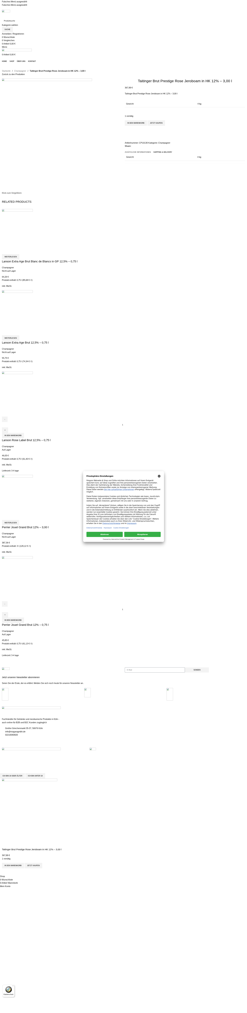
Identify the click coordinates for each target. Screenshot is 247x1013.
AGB (65, 722)
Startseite (6, 71)
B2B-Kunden (130, 722)
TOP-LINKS (130, 709)
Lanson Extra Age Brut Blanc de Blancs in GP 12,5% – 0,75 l (39, 261)
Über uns (67, 735)
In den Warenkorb (135, 123)
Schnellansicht (12, 251)
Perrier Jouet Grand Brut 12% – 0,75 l (25, 624)
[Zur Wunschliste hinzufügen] (128, 129)
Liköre (188, 722)
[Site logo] (6, 14)
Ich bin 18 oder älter (12, 776)
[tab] (138, 152)
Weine (188, 726)
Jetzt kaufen (156, 123)
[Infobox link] (62, 676)
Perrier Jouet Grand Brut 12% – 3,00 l (25, 527)
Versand (66, 726)
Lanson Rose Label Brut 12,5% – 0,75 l (26, 440)
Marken (128, 726)
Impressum (67, 713)
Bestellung (129, 717)
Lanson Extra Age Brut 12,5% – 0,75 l (25, 342)
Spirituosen (190, 713)
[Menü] (13, 986)
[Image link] (31, 750)
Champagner (20, 71)
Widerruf (66, 731)
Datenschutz (68, 717)
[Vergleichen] (128, 135)
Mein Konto (129, 713)
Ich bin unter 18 (35, 776)
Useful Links (69, 709)
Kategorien (192, 709)
